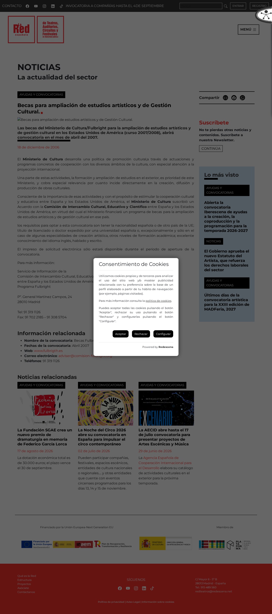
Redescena (166, 347)
